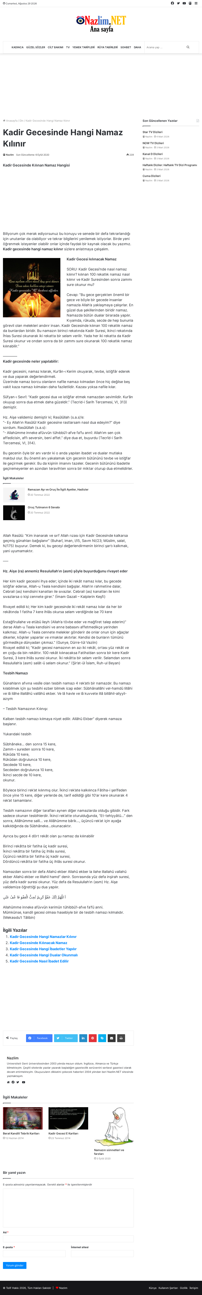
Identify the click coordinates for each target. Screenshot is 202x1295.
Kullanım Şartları (168, 1287)
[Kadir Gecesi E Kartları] (68, 1118)
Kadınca (17, 47)
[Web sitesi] (9, 1082)
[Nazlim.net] (101, 24)
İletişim (194, 1287)
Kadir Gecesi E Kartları (63, 1133)
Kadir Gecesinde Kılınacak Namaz (38, 943)
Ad (5, 1232)
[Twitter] (18, 1082)
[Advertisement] (101, 85)
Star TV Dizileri (153, 132)
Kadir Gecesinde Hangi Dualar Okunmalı (44, 955)
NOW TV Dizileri (153, 143)
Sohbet (126, 47)
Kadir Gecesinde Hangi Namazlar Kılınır (43, 937)
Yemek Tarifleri (83, 47)
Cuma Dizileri (152, 176)
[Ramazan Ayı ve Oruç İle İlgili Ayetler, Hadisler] (14, 495)
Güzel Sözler (35, 47)
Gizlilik (184, 1287)
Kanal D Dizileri (153, 154)
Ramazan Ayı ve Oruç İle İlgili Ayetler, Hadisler (58, 489)
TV (68, 47)
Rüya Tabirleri (107, 47)
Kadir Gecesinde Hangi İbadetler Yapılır (43, 949)
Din (21, 120)
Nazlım (63, 1287)
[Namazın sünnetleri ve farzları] (114, 1126)
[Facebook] (14, 1082)
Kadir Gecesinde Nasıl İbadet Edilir (39, 961)
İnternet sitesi (80, 1247)
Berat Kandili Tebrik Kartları (21, 1133)
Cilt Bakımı (55, 47)
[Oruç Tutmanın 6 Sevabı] (14, 512)
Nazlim (10, 154)
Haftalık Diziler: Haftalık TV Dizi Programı (170, 165)
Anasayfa (11, 120)
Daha (137, 47)
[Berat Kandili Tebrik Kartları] (23, 1118)
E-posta (9, 1247)
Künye (153, 1287)
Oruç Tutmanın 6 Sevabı (44, 507)
